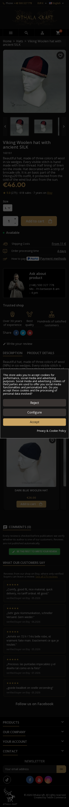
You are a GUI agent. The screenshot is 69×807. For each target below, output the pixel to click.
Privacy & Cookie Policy (51, 430)
